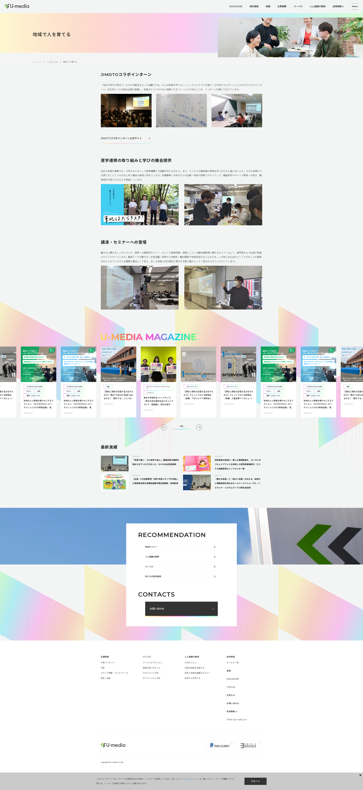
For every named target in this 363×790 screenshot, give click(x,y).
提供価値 (254, 6)
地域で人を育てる (193, 678)
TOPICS (231, 687)
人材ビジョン (191, 662)
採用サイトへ (151, 547)
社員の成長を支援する (194, 668)
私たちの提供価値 (153, 576)
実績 (268, 6)
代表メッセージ (108, 662)
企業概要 (281, 6)
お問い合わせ (157, 608)
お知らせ (231, 695)
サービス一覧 (233, 662)
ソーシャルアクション (152, 662)
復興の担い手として (152, 668)
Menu (355, 6)
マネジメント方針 (151, 673)
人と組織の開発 (318, 6)
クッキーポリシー (190, 779)
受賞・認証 (106, 678)
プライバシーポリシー (237, 719)
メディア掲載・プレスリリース (114, 673)
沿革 (103, 668)
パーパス (298, 6)
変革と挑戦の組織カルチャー (197, 673)
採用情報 (337, 6)
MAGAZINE (235, 6)
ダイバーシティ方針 (151, 678)
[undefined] (164, 427)
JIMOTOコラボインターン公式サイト (121, 138)
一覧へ (181, 426)
